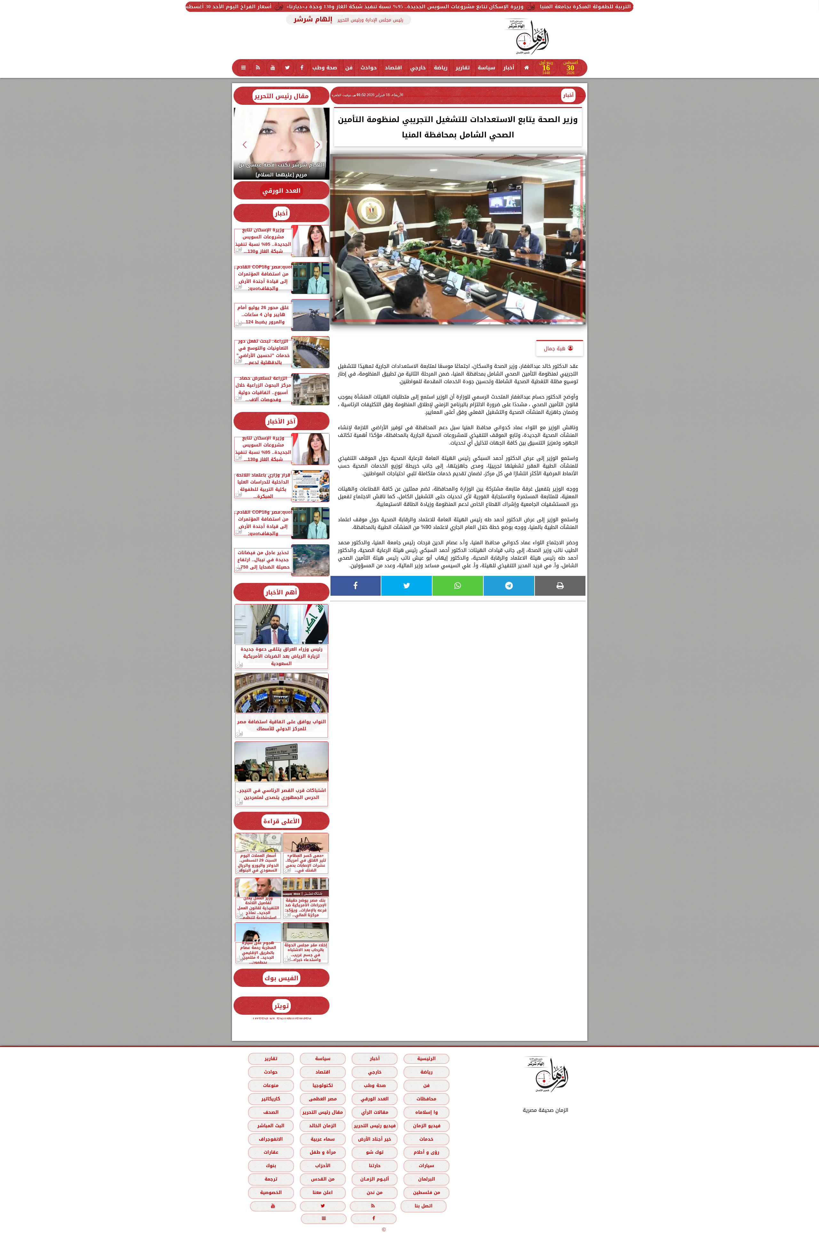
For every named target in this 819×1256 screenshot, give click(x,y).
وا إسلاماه (426, 1112)
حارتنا (374, 1165)
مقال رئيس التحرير (281, 96)
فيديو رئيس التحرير (374, 1125)
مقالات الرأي (374, 1112)
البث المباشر (270, 1125)
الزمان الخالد (322, 1125)
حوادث (369, 68)
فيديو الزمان (426, 1125)
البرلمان (426, 1179)
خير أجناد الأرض (374, 1139)
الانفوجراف (271, 1139)
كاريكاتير (270, 1099)
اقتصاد (393, 68)
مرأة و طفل (322, 1152)
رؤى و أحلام (426, 1152)
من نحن (375, 1192)
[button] (318, 145)
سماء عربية (323, 1139)
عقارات (270, 1152)
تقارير (463, 68)
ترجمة (270, 1179)
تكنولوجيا (322, 1085)
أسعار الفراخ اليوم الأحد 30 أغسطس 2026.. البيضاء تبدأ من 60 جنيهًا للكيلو (297, 7)
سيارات (426, 1165)
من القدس (322, 1179)
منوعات (271, 1085)
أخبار (508, 68)
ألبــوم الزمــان (374, 1179)
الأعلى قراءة (281, 821)
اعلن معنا (323, 1192)
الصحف (270, 1112)
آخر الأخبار (281, 421)
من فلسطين (426, 1192)
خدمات (426, 1139)
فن (349, 68)
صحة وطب (324, 68)
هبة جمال (554, 348)
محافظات (426, 1099)
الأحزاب (322, 1165)
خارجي (418, 68)
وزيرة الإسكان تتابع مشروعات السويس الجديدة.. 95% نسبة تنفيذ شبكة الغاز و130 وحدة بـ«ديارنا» (521, 7)
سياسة (486, 68)
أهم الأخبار (281, 592)
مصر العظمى (322, 1099)
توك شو (374, 1152)
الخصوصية (271, 1192)
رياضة (441, 68)
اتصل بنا (424, 1206)
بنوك (271, 1165)
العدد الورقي (281, 191)
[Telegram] (509, 586)
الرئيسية (426, 1058)
